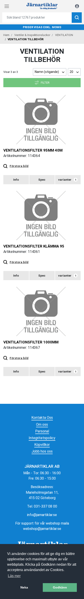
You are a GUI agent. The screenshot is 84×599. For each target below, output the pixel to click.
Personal (42, 431)
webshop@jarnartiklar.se (42, 529)
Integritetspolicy (42, 438)
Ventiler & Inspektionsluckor (32, 35)
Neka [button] (24, 587)
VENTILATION (64, 35)
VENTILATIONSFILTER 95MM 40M (32, 150)
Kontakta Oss (42, 417)
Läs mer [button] (14, 576)
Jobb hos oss (42, 451)
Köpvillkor (42, 444)
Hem (6, 35)
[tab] (16, 179)
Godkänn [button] (60, 587)
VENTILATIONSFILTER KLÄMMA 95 (33, 246)
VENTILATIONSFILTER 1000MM (30, 342)
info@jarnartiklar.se (42, 515)
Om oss (42, 424)
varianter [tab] (67, 179)
